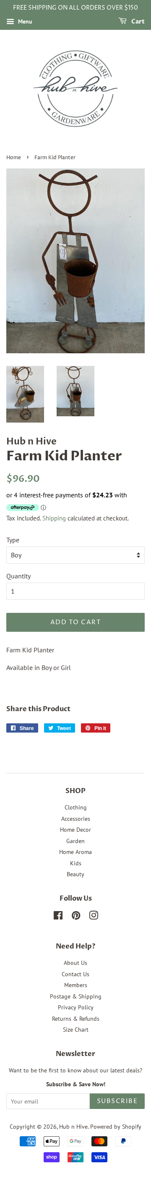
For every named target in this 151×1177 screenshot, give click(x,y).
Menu (24, 21)
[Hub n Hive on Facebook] (58, 917)
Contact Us (75, 974)
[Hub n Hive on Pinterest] (76, 917)
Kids (75, 863)
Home (13, 157)
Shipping (54, 518)
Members (75, 985)
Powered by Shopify (115, 1126)
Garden (75, 841)
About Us (75, 963)
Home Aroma (75, 852)
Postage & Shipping (76, 996)
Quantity (18, 576)
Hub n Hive (73, 1126)
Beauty (75, 874)
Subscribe (117, 1101)
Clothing (76, 807)
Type (12, 540)
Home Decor (75, 829)
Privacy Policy (76, 1007)
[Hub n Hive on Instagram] (93, 917)
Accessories (75, 818)
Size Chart (76, 1029)
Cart (137, 22)
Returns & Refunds (75, 1018)
